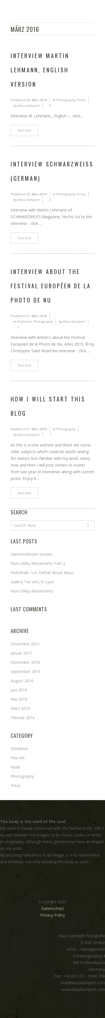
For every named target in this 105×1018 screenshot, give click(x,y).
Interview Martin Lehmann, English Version (40, 69)
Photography (66, 100)
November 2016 (25, 662)
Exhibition (24, 321)
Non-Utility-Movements (32, 591)
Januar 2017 (21, 653)
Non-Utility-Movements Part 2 (38, 563)
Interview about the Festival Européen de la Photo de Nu (51, 285)
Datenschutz (52, 908)
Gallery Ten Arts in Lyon (32, 581)
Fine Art (18, 757)
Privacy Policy (52, 915)
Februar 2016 (23, 717)
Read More (24, 130)
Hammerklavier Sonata (31, 554)
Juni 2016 (19, 690)
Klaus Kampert (29, 105)
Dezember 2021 (25, 643)
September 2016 (26, 671)
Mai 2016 (19, 699)
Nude (15, 767)
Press (81, 100)
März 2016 (20, 708)
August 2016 (22, 680)
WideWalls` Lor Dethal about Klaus (42, 572)
